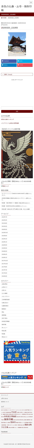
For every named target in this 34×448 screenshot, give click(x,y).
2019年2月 (4, 238)
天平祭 (27, 414)
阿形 (22, 427)
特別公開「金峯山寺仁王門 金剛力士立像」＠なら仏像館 (16, 209)
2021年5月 (4, 226)
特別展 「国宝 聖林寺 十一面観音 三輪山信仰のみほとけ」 (16, 203)
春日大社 (15, 419)
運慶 (26, 425)
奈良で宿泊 (4, 318)
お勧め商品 (4, 284)
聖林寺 (13, 422)
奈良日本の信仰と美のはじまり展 (23, 416)
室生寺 (31, 416)
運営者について (5, 401)
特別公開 (4, 330)
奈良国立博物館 (5, 321)
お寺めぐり (4, 287)
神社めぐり (4, 337)
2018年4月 (4, 254)
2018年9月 (4, 245)
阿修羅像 (19, 427)
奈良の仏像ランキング (7, 119)
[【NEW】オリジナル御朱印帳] (17, 154)
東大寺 (18, 419)
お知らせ (4, 290)
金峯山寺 (10, 427)
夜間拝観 (4, 315)
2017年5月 (4, 273)
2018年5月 (4, 251)
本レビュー (4, 327)
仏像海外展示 (5, 305)
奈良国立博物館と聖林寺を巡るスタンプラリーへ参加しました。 (17, 199)
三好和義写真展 (5, 299)
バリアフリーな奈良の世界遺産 (10, 123)
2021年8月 (4, 223)
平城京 (2, 419)
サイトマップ (4, 395)
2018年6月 (4, 248)
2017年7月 (4, 270)
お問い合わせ (4, 398)
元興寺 (18, 412)
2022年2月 (4, 220)
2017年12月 (5, 260)
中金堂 (14, 412)
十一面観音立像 (26, 412)
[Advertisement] (15, 94)
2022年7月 (4, 217)
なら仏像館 (4, 293)
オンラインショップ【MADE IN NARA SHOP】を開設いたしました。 (17, 194)
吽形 (30, 412)
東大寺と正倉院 (23, 419)
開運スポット (14, 427)
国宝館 (7, 414)
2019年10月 (5, 232)
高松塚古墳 (26, 427)
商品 (3, 312)
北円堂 (21, 412)
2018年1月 (4, 257)
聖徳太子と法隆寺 (6, 422)
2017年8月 (4, 266)
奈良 (30, 414)
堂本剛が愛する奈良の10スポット (15, 414)
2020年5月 (4, 229)
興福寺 (17, 422)
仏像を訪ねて (5, 302)
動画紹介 (4, 309)
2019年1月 (4, 242)
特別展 (3, 333)
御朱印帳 (4, 324)
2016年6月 (4, 276)
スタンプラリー (5, 296)
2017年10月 (5, 263)
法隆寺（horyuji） (8, 74)
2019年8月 (4, 235)
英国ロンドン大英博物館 (24, 422)
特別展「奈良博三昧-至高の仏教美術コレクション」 (15, 206)
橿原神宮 (28, 419)
